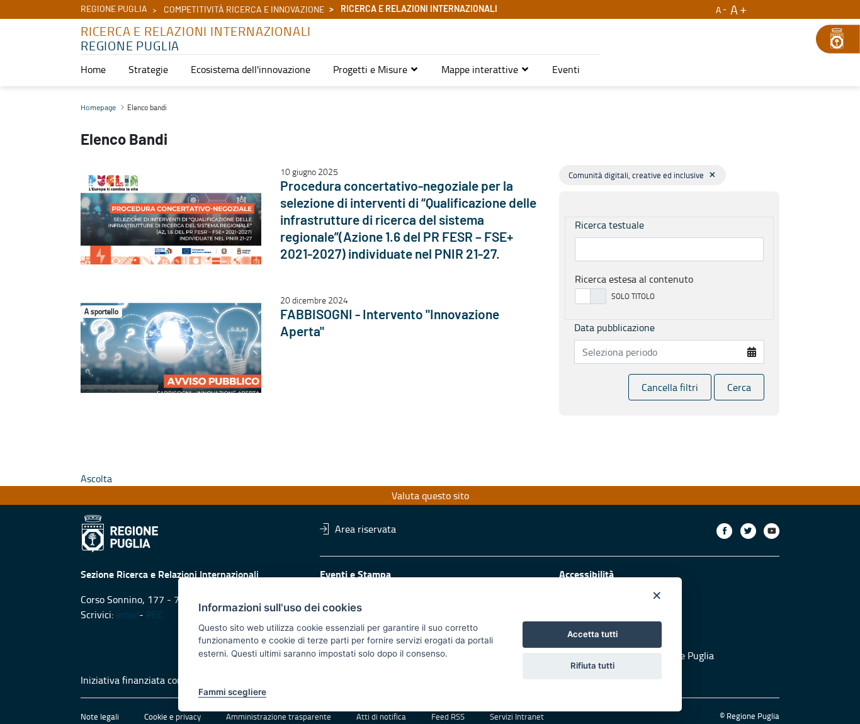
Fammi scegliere (232, 692)
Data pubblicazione (614, 327)
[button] (376, 69)
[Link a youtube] (771, 531)
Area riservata (365, 529)
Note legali (100, 716)
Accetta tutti (592, 634)
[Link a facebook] (724, 531)
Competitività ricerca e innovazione (244, 10)
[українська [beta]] (774, 7)
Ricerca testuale (609, 225)
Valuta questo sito (430, 495)
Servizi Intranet (517, 716)
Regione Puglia (114, 9)
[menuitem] (93, 69)
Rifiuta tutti (592, 665)
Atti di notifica (381, 716)
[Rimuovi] (712, 175)
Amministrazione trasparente (278, 716)
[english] (762, 7)
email (127, 614)
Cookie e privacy (172, 716)
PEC (156, 614)
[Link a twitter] (748, 531)
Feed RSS (448, 716)
